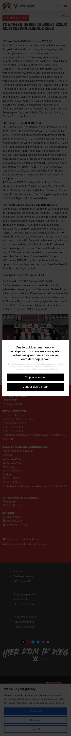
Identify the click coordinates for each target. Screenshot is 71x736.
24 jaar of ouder (35, 377)
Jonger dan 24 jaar (35, 386)
